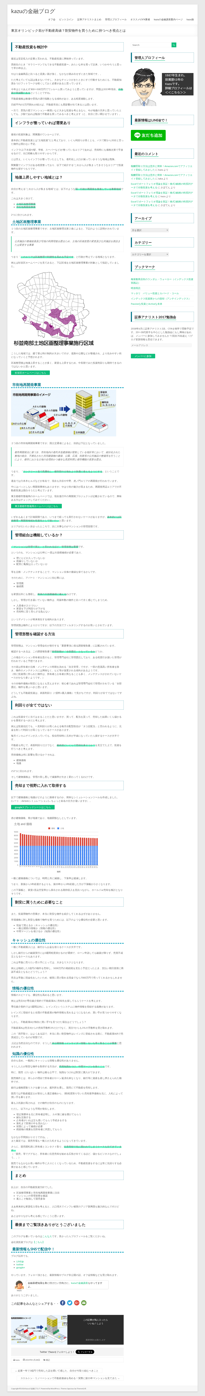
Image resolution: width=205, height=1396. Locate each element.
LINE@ (20, 1261)
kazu (17, 1360)
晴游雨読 (135, 288)
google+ (20, 1267)
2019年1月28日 (32, 1360)
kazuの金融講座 (79, 1282)
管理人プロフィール (116, 19)
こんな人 (47, 1236)
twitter (20, 1264)
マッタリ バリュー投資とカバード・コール (155, 293)
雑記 (48, 1360)
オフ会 (51, 19)
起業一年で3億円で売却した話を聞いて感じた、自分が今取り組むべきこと (56, 1370)
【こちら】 (39, 1242)
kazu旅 (190, 19)
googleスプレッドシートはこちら (33, 807)
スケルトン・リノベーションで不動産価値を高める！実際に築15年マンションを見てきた (70, 1378)
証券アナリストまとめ (89, 19)
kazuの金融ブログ (33, 11)
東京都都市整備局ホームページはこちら (36, 506)
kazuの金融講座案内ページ (168, 19)
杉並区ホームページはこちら (30, 372)
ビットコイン (66, 19)
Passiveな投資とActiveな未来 (146, 303)
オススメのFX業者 (140, 19)
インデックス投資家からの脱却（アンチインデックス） (161, 298)
